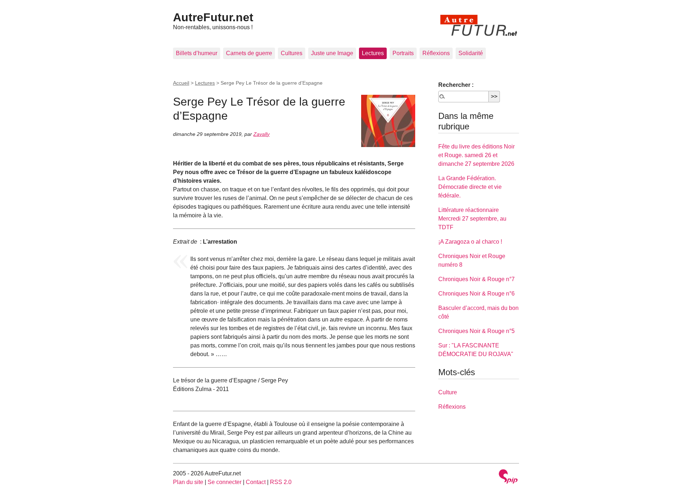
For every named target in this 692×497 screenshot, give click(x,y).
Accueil (181, 83)
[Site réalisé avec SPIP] (508, 477)
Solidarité (470, 53)
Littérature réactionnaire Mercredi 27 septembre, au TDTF (472, 218)
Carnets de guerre (249, 53)
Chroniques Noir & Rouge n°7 (476, 279)
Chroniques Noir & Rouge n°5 (476, 331)
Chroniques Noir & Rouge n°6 (476, 293)
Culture (447, 392)
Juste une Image (332, 53)
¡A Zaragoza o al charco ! (470, 242)
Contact (256, 482)
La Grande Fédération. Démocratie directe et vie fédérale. (470, 187)
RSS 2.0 (281, 482)
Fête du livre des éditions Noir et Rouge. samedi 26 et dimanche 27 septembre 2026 (476, 155)
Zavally (261, 134)
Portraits (403, 53)
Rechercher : (456, 85)
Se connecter (224, 482)
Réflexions (436, 53)
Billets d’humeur (196, 53)
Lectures (373, 53)
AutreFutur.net (213, 17)
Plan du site (188, 482)
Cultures (291, 53)
